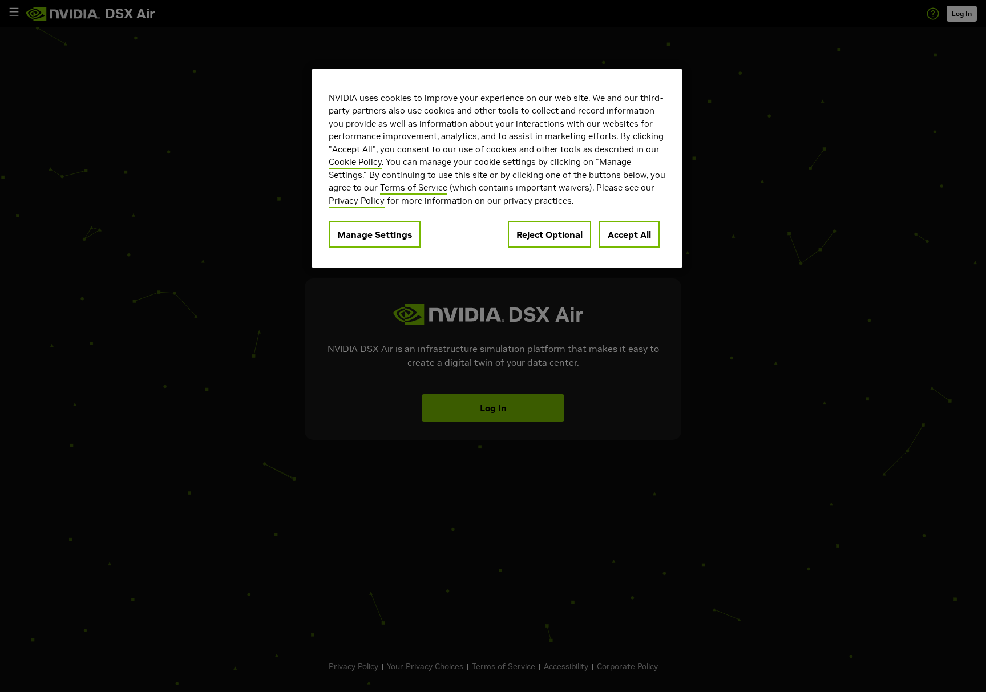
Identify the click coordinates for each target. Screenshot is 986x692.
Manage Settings (374, 235)
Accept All (629, 235)
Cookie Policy (355, 162)
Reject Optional (549, 235)
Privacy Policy (357, 200)
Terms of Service (413, 188)
